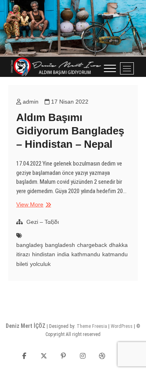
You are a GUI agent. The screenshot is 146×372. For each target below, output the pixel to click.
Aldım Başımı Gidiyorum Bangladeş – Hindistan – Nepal (70, 130)
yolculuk (40, 264)
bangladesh (60, 245)
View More (32, 205)
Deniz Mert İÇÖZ (25, 326)
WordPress (122, 326)
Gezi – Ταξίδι (42, 222)
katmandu (115, 254)
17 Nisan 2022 (68, 101)
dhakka (118, 245)
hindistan (43, 254)
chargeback (92, 245)
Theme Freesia (92, 326)
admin (30, 101)
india (63, 254)
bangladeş (29, 245)
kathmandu (85, 254)
